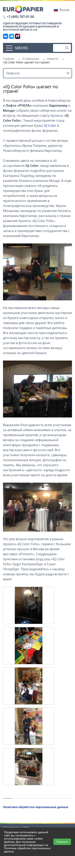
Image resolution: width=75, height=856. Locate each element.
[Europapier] (23, 9)
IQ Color (50, 125)
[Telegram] (11, 36)
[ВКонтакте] (5, 36)
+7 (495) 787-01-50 (20, 16)
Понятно (62, 841)
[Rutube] (17, 36)
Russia (64, 10)
